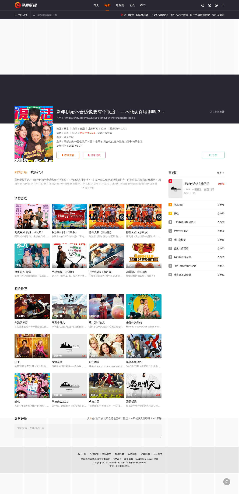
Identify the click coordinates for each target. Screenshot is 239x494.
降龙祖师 (179, 204)
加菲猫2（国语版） (137, 271)
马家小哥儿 (58, 322)
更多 (220, 172)
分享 (213, 155)
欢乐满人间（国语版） (65, 232)
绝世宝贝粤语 (181, 231)
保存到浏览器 (217, 111)
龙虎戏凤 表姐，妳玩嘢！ (29, 232)
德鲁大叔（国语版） (101, 232)
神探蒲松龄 (180, 239)
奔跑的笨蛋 (21, 322)
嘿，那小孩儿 (97, 322)
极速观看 (94, 155)
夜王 (17, 362)
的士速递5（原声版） (101, 271)
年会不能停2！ (134, 362)
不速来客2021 (60, 401)
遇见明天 (131, 401)
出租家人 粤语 (23, 271)
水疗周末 (94, 362)
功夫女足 (94, 401)
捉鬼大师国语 (181, 248)
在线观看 (68, 155)
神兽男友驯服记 (182, 274)
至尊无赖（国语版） (63, 271)
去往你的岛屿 (134, 322)
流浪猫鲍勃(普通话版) (186, 265)
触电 (17, 401)
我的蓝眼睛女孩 (182, 257)
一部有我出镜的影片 (185, 222)
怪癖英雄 (57, 362)
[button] (23, 172)
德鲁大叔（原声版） (138, 232)
